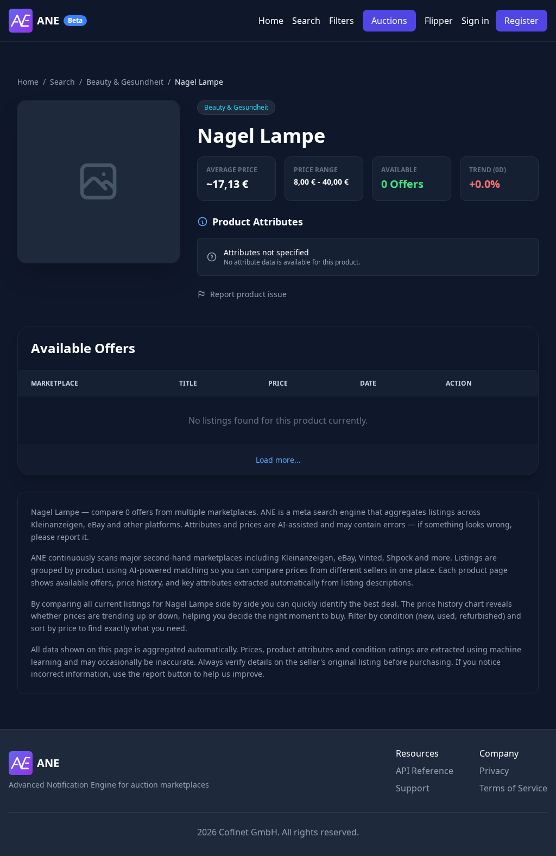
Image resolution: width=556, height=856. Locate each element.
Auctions (389, 21)
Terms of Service (513, 788)
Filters (341, 21)
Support (412, 788)
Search (306, 21)
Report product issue (248, 294)
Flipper (439, 21)
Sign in (475, 21)
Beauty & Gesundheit (124, 82)
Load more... (278, 460)
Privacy (494, 771)
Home (270, 21)
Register (521, 21)
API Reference (424, 771)
